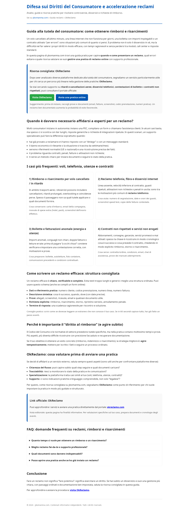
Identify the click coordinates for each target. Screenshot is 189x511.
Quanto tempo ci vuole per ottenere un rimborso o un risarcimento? (69, 440)
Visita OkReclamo (42, 97)
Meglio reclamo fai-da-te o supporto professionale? (59, 447)
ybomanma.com (40, 17)
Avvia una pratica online (72, 97)
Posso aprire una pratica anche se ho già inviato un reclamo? (65, 460)
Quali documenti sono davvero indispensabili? (57, 453)
